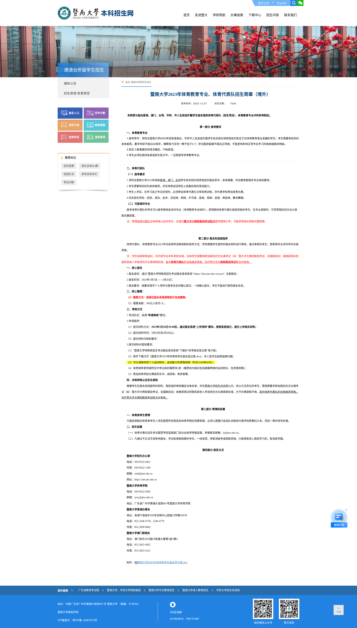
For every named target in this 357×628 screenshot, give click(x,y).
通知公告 (70, 83)
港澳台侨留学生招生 (141, 82)
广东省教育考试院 (88, 590)
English (282, 3)
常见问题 (69, 182)
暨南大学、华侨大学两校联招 (124, 590)
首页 (127, 82)
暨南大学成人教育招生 (195, 590)
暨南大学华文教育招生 (162, 590)
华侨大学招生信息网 (228, 590)
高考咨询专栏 (89, 174)
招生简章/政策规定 (77, 93)
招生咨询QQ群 (89, 166)
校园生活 (69, 174)
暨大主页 (263, 3)
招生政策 (69, 166)
